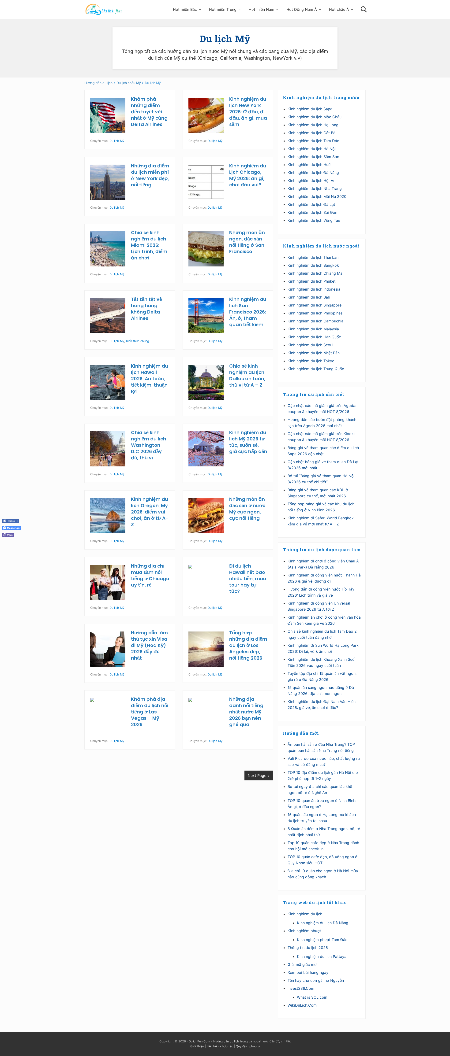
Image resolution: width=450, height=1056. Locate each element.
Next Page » (259, 775)
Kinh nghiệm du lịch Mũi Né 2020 (317, 196)
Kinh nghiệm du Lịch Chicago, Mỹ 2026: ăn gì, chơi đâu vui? (247, 175)
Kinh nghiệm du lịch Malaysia (313, 329)
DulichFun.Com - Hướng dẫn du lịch (214, 1041)
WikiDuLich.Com (302, 1005)
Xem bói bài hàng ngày (308, 972)
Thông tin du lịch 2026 (308, 947)
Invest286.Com (301, 988)
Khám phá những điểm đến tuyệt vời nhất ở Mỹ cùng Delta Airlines (149, 112)
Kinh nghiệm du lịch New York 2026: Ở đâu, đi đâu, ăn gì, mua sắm (248, 112)
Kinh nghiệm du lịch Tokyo (311, 360)
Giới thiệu (197, 1046)
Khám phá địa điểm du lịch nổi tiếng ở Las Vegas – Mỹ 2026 (149, 712)
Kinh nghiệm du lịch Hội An (311, 180)
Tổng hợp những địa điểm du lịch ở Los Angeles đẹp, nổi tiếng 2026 (248, 645)
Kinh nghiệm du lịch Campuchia (315, 321)
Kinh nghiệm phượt (304, 930)
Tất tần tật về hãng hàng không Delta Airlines (146, 308)
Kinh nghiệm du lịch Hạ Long (313, 124)
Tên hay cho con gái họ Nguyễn (316, 980)
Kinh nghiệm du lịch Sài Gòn (312, 212)
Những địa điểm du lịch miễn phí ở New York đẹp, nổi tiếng (150, 175)
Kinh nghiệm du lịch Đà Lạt (311, 204)
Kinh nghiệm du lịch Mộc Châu (314, 116)
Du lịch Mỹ (116, 141)
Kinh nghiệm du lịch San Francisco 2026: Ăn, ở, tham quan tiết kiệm (247, 312)
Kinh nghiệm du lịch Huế (309, 164)
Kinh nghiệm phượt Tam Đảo (322, 939)
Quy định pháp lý (248, 1046)
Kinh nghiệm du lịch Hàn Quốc (314, 337)
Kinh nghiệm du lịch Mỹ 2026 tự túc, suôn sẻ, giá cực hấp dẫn (248, 442)
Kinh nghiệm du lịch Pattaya (321, 956)
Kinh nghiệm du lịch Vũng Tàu (314, 220)
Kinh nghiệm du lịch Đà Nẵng (313, 172)
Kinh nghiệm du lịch (305, 914)
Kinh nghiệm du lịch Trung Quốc (316, 368)
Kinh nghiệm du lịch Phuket (312, 281)
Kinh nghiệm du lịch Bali (309, 297)
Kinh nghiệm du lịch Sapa (310, 109)
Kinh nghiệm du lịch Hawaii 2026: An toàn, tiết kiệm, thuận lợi (149, 379)
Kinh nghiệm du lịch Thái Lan (313, 257)
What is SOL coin (312, 997)
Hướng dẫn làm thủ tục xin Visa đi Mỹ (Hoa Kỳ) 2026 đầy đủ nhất (149, 645)
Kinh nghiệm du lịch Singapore (314, 305)
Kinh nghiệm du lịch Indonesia (314, 289)
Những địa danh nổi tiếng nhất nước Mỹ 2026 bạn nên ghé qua (246, 712)
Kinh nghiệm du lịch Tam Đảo (313, 140)
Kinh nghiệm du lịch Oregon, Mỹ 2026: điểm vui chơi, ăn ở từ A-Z (149, 512)
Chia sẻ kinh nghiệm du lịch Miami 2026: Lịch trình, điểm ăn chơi (149, 245)
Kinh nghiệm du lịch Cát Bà (311, 132)
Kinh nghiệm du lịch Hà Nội (312, 148)
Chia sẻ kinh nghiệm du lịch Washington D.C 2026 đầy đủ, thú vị (148, 445)
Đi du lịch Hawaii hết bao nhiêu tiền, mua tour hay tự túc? (247, 578)
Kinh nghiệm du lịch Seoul (310, 345)
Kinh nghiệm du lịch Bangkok (313, 265)
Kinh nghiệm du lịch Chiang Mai (315, 273)
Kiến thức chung (137, 341)
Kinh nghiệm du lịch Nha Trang (315, 188)
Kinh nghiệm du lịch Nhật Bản (314, 353)
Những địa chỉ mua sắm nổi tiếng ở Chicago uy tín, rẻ (150, 575)
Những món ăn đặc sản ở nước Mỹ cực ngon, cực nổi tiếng (247, 508)
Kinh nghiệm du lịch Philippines (315, 313)
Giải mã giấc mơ (302, 964)
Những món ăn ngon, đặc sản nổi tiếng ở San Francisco (247, 242)
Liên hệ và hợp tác (220, 1046)
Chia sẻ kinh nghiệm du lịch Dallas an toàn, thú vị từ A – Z (247, 375)
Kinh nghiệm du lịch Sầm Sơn (313, 156)
